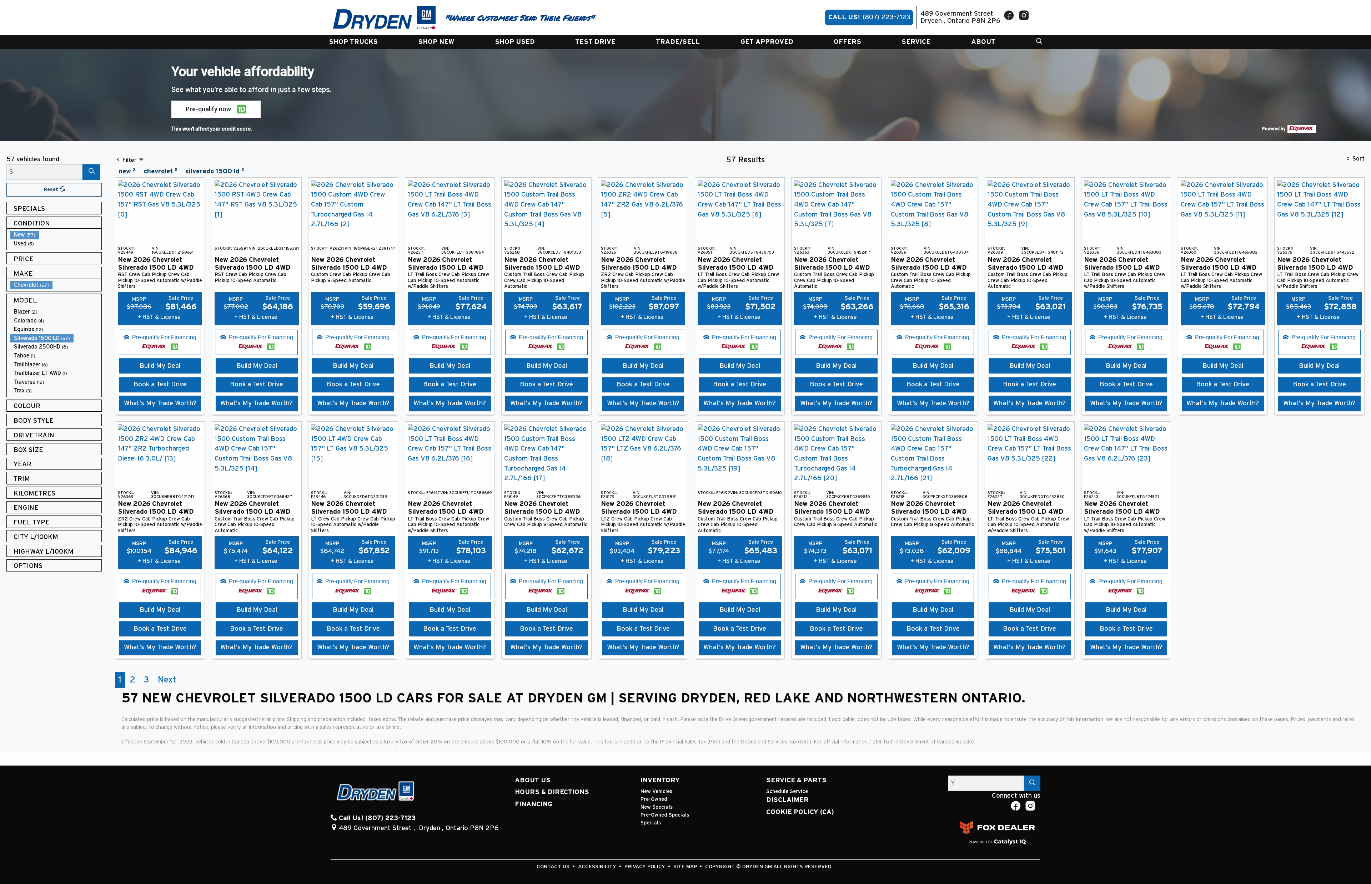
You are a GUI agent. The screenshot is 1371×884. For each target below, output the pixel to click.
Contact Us (554, 866)
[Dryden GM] (384, 17)
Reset (52, 189)
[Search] (91, 171)
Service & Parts (796, 780)
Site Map (685, 866)
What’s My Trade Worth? (160, 403)
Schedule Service (787, 791)
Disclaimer (787, 800)
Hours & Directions (552, 792)
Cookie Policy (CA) (800, 812)
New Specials (657, 807)
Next (167, 680)
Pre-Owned (654, 799)
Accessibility (598, 866)
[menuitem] (56, 234)
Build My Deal (160, 365)
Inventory (660, 780)
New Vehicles (656, 791)
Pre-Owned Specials (665, 815)
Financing (533, 804)
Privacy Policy (645, 866)
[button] (353, 42)
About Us (533, 780)
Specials (651, 822)
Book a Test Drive (160, 384)
